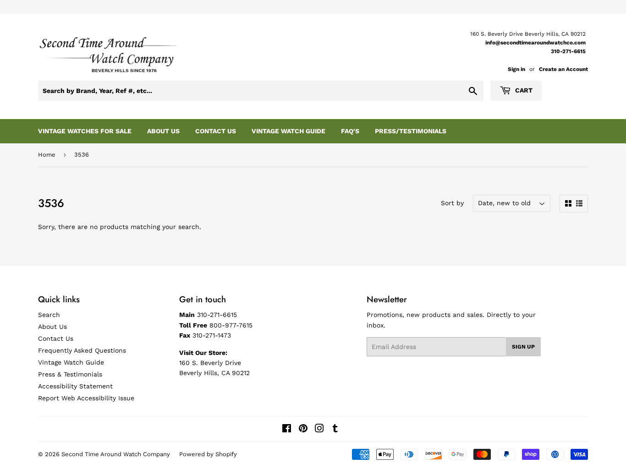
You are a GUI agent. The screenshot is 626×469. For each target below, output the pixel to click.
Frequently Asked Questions (82, 350)
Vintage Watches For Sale (85, 131)
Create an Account (563, 69)
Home (46, 154)
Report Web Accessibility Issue (86, 398)
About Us (163, 131)
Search (49, 314)
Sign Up (523, 347)
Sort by (452, 203)
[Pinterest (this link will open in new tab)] (303, 429)
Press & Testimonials (70, 374)
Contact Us (215, 131)
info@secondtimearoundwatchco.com (535, 42)
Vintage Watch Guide (288, 131)
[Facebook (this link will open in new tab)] (286, 429)
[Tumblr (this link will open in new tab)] (335, 429)
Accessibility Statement (75, 386)
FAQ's (350, 131)
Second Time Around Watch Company (115, 454)
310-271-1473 (211, 335)
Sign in (516, 69)
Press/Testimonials (410, 131)
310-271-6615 (568, 51)
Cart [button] (523, 90)
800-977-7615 (231, 325)
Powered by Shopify (208, 454)
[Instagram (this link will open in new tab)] (319, 429)
